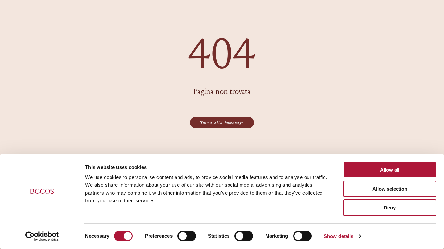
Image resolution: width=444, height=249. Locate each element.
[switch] (186, 236)
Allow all (389, 169)
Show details (338, 236)
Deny (390, 207)
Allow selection (389, 189)
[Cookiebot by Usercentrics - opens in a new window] (42, 236)
